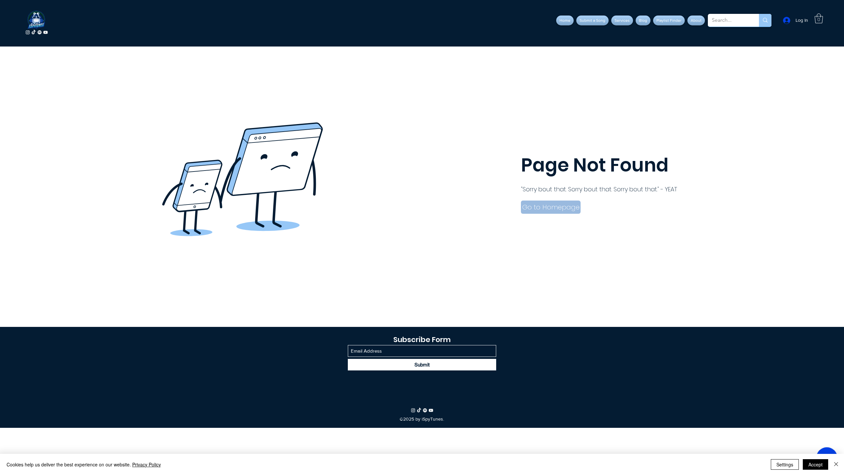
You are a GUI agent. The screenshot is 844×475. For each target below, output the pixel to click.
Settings (784, 464)
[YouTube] (45, 32)
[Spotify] (39, 32)
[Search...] (765, 20)
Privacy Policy (146, 464)
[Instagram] (27, 32)
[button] (819, 18)
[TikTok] (33, 32)
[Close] (836, 464)
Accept (815, 464)
